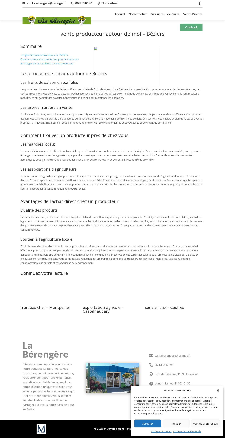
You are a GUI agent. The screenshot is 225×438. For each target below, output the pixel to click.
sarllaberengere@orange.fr (46, 3)
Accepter (147, 423)
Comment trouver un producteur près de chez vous (49, 59)
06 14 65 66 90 (164, 365)
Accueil (120, 14)
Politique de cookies (161, 431)
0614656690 (83, 3)
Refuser (176, 423)
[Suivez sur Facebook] (199, 4)
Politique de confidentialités (187, 431)
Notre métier (138, 14)
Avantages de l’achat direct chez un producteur (46, 63)
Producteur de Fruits (165, 14)
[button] (218, 390)
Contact (191, 27)
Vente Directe (192, 14)
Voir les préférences (205, 423)
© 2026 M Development (109, 429)
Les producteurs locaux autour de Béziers (44, 55)
